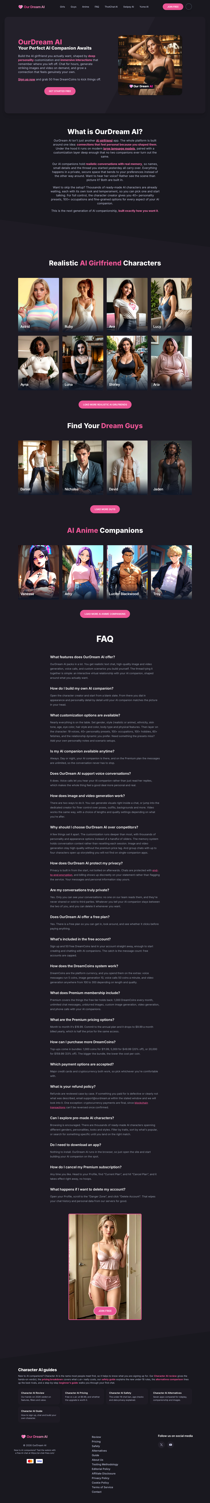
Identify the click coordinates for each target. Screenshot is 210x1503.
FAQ (97, 6)
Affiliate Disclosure (104, 1473)
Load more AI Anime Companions (105, 613)
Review (96, 1436)
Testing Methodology (105, 1464)
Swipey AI (128, 6)
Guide (95, 1455)
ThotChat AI (111, 6)
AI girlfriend (104, 140)
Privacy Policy (100, 1478)
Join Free (173, 6)
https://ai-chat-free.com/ (42, 1453)
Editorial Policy (101, 1468)
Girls (62, 6)
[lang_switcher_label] (189, 6)
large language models (119, 148)
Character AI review (165, 1375)
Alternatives (99, 1450)
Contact (96, 1491)
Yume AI (144, 6)
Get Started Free (60, 91)
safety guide (109, 1379)
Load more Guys (105, 509)
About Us (97, 1459)
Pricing (96, 1441)
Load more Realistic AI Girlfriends (105, 404)
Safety (96, 1446)
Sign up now (26, 79)
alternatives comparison (169, 1379)
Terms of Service (102, 1487)
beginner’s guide (68, 1382)
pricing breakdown (52, 1379)
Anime (85, 6)
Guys (73, 6)
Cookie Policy (100, 1482)
